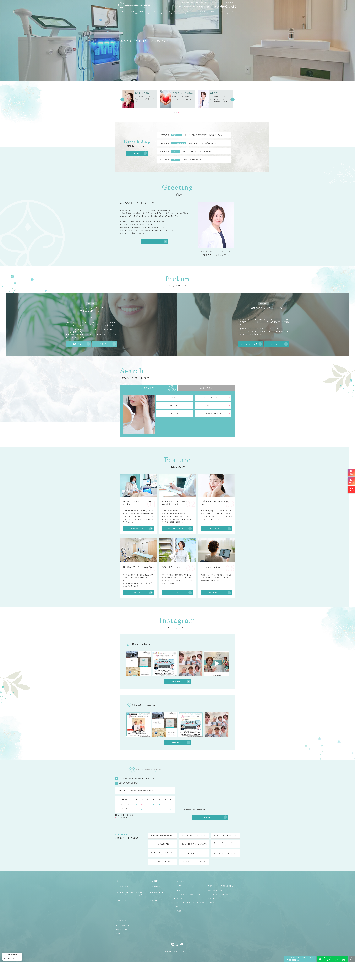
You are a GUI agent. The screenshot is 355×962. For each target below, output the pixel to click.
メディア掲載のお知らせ (124, 925)
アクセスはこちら (176, 593)
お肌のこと (174, 406)
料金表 (213, 12)
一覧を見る (136, 153)
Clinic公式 (351, 474)
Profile (153, 242)
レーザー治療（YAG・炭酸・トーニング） (189, 894)
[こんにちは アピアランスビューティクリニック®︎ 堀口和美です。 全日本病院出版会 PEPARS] (138, 724)
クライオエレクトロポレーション (219, 894)
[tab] (174, 112)
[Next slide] (233, 99)
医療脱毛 (178, 911)
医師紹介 (155, 881)
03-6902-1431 (129, 783)
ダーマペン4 (212, 898)
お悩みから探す (173, 12)
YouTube (351, 490)
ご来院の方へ (202, 12)
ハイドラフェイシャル (215, 890)
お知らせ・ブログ (226, 12)
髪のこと (174, 398)
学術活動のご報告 (122, 929)
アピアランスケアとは (249, 344)
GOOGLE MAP (209, 817)
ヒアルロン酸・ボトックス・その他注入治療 (190, 902)
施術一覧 (103, 344)
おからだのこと (212, 406)
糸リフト (211, 906)
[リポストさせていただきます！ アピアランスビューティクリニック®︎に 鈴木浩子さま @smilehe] (190, 663)
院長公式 (351, 482)
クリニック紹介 (122, 886)
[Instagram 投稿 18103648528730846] (216, 663)
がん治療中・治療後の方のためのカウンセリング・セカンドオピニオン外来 (131, 893)
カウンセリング (275, 344)
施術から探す (188, 12)
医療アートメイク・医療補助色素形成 (220, 886)
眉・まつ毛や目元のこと (211, 398)
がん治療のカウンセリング (212, 413)
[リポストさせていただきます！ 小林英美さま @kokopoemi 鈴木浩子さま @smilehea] (164, 724)
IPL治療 (178, 890)
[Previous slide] (122, 99)
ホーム (124, 12)
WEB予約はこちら (215, 593)
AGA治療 (179, 886)
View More (176, 681)
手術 (177, 906)
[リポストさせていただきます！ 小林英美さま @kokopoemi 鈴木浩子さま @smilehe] (138, 663)
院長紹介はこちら (137, 529)
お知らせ (119, 933)
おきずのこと (173, 413)
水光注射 (211, 902)
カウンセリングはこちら (176, 529)
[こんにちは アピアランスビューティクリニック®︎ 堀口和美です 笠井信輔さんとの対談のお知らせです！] (164, 663)
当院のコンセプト (158, 886)
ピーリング (179, 898)
